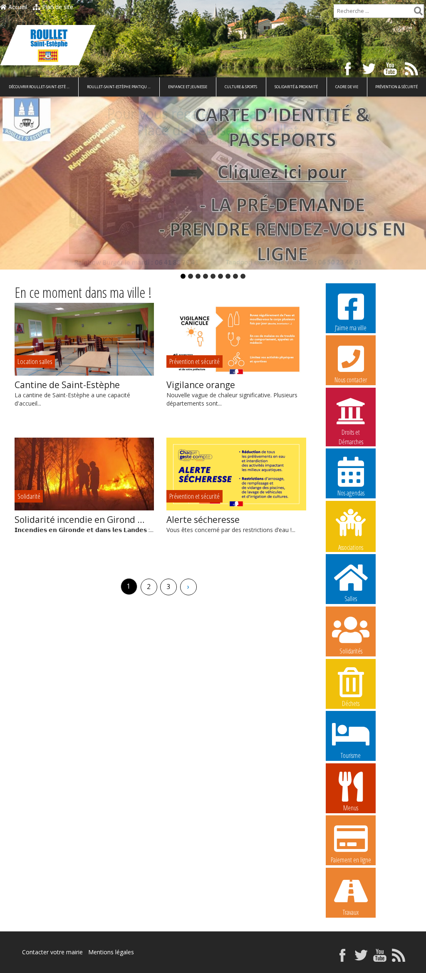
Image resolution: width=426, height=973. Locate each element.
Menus (350, 807)
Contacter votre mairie (52, 952)
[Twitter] (369, 73)
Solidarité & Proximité (296, 86)
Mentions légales (111, 952)
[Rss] (411, 73)
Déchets (350, 703)
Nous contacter (350, 379)
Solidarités (350, 651)
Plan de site (56, 7)
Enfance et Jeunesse (187, 86)
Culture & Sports (241, 86)
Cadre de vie (346, 86)
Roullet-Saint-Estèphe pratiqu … (119, 86)
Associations (350, 547)
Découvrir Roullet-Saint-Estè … (39, 86)
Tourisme (351, 755)
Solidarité (28, 496)
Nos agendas (350, 493)
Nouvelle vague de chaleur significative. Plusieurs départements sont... (231, 393)
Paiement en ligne (351, 859)
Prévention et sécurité (194, 361)
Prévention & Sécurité (396, 86)
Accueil (17, 7)
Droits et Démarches (351, 433)
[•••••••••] (213, 183)
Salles (350, 598)
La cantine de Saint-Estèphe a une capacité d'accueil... (72, 393)
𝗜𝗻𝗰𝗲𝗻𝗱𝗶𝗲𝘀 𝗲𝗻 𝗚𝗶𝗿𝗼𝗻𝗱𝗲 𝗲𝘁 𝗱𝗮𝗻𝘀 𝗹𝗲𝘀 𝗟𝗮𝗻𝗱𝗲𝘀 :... (84, 524)
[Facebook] (347, 73)
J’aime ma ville (351, 327)
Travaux (351, 912)
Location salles (34, 361)
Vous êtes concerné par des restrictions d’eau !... (230, 524)
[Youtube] (390, 73)
